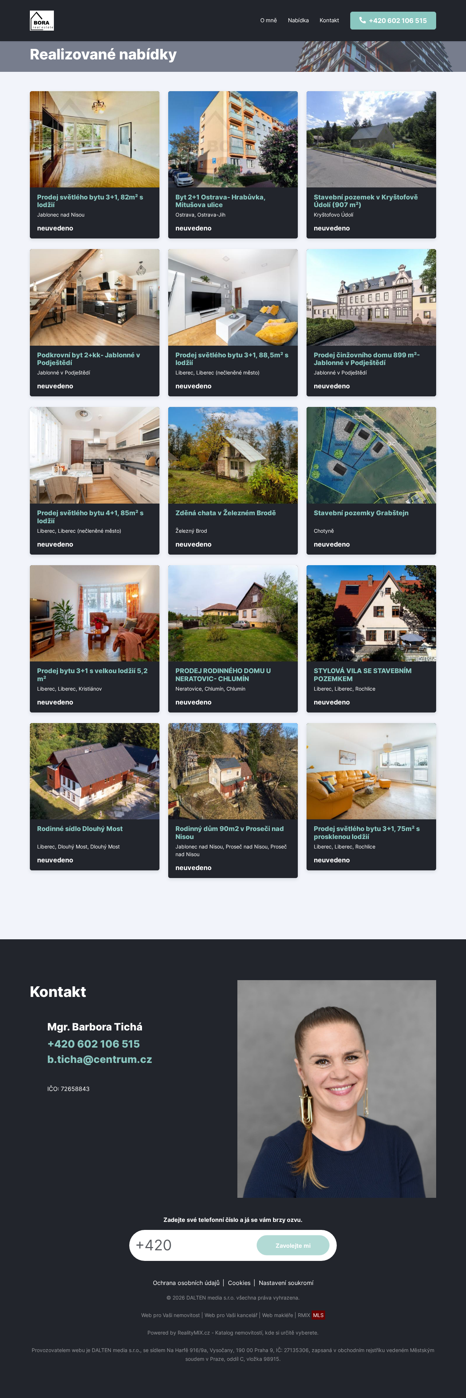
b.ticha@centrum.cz (99, 1059)
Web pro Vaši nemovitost (170, 1315)
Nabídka (298, 20)
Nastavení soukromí (286, 1282)
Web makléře (277, 1315)
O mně (268, 20)
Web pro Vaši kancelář (231, 1315)
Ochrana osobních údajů (186, 1282)
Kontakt (329, 20)
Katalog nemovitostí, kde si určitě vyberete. (267, 1332)
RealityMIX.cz (194, 1332)
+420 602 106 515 (93, 1044)
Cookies (239, 1282)
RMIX (311, 1315)
